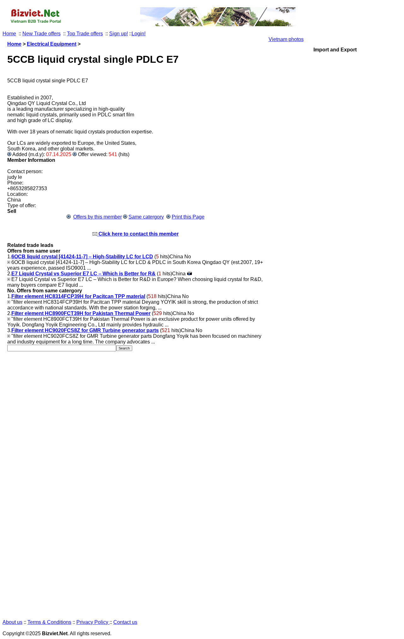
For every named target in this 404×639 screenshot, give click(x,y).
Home (9, 33)
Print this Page (188, 217)
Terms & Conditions (49, 622)
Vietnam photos (286, 39)
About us (12, 622)
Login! (139, 33)
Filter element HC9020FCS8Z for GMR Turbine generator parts (85, 330)
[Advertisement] (335, 331)
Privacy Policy (93, 622)
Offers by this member (97, 217)
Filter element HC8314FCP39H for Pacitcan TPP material (78, 296)
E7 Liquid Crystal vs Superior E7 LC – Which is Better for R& (83, 273)
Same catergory (146, 217)
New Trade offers (41, 33)
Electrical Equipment (51, 44)
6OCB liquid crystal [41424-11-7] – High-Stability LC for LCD (82, 256)
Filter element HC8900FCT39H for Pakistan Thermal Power (81, 313)
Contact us (125, 622)
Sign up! (118, 33)
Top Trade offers (85, 33)
